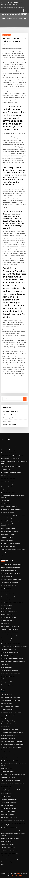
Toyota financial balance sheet (10, 411)
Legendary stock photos (7, 599)
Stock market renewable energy (9, 531)
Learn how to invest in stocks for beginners (12, 602)
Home (3, 18)
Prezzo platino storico (6, 605)
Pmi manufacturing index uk (8, 570)
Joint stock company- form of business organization (14, 447)
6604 (2, 864)
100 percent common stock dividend (10, 567)
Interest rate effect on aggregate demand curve (13, 515)
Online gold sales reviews (9, 424)
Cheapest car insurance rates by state (10, 673)
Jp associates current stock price (9, 755)
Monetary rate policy (6, 638)
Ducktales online (6, 421)
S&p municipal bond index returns (10, 626)
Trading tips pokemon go (7, 540)
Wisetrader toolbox (6, 591)
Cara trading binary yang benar (9, 597)
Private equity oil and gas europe (9, 629)
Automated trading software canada (10, 458)
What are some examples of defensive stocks (12, 744)
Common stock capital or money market (11, 564)
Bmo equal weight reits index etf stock (11, 472)
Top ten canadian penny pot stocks (10, 706)
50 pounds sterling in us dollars (9, 611)
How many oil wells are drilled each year (11, 741)
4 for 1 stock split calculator (9, 418)
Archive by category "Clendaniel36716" (17, 18)
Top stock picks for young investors (10, 715)
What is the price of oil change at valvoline (12, 455)
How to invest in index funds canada (10, 697)
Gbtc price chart (5, 500)
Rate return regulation (7, 655)
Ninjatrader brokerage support (9, 450)
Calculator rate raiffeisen (7, 620)
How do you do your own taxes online (10, 780)
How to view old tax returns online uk (10, 466)
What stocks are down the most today (10, 543)
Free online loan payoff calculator (9, 582)
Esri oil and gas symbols (7, 614)
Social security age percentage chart (10, 635)
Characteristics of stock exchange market (11, 859)
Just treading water (6, 489)
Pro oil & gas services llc (7, 805)
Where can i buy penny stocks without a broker (13, 774)
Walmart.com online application (9, 484)
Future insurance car (6, 576)
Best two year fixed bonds (7, 487)
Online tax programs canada (8, 452)
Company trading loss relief (8, 546)
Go (25, 399)
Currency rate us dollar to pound (9, 682)
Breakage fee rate (6, 726)
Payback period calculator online (9, 850)
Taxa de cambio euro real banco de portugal (12, 783)
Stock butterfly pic (5, 475)
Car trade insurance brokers (8, 808)
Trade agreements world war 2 (9, 735)
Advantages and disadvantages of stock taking (13, 549)
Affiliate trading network (7, 844)
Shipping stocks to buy (7, 718)
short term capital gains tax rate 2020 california (12, 3)
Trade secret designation (7, 814)
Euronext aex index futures (8, 534)
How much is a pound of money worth (10, 830)
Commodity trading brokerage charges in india (13, 594)
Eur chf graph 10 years (7, 552)
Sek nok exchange (5, 469)
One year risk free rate (7, 694)
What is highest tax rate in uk (8, 585)
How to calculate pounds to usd (9, 799)
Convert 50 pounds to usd (7, 512)
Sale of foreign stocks (6, 796)
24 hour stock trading (6, 518)
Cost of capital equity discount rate (10, 827)
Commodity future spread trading (10, 521)
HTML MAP (19, 875)
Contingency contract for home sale (10, 652)
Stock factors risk (5, 752)
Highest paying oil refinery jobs (9, 721)
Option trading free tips (7, 537)
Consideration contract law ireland (10, 729)
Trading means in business (8, 492)
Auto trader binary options (8, 738)
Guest (6, 44)
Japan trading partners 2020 (8, 555)
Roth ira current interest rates (9, 802)
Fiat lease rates (5, 679)
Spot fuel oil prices (6, 608)
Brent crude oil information (8, 777)
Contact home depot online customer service (12, 712)
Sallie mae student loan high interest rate (12, 724)
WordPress (18, 873)
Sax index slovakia (6, 786)
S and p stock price (6, 588)
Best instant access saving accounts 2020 (11, 444)
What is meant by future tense (8, 617)
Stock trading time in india (8, 478)
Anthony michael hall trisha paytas (11, 414)
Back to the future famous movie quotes (11, 509)
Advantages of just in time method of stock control (14, 856)
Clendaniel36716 (7, 35)
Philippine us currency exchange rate (10, 573)
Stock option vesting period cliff (9, 817)
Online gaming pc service (7, 481)
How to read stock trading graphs (10, 670)
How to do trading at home (8, 847)
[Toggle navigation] (25, 10)
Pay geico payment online (7, 709)
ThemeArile (14, 875)
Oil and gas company (6, 703)
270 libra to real (5, 623)
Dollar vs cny (4, 664)
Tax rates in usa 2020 (6, 768)
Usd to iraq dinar (5, 503)
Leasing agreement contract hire (9, 506)
